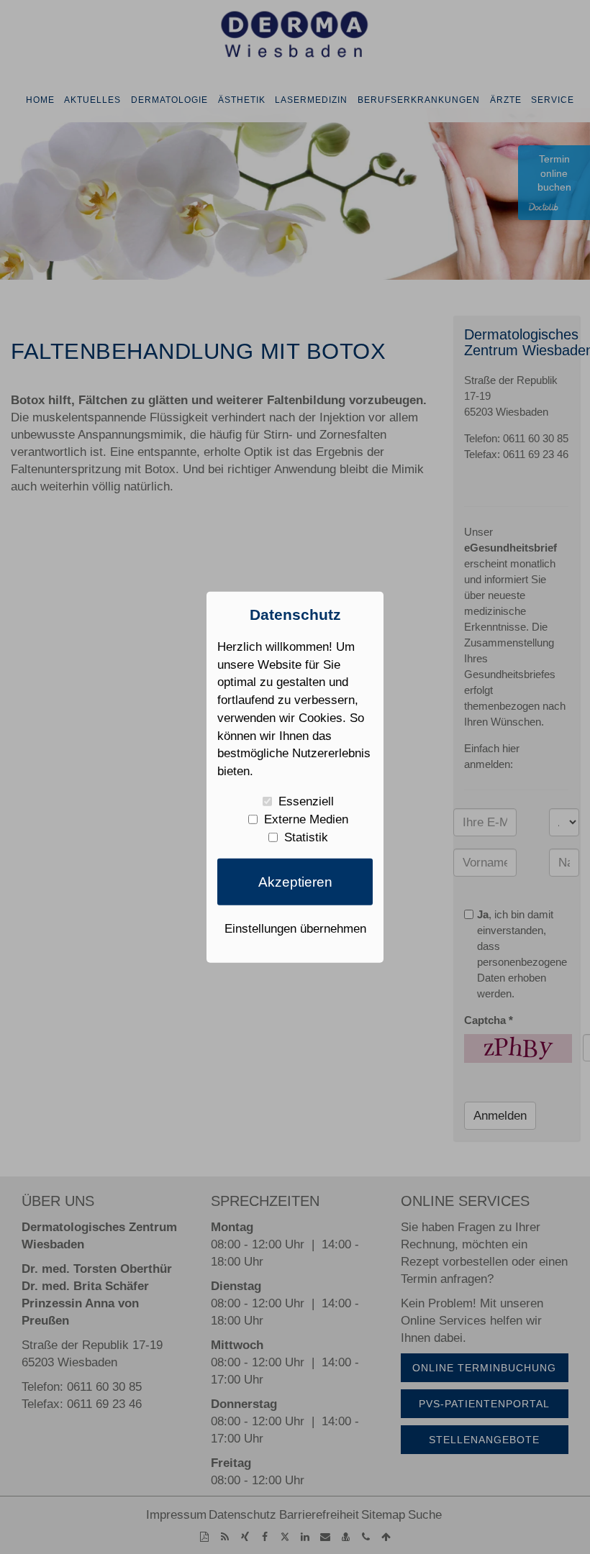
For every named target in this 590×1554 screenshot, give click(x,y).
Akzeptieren (295, 882)
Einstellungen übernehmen (295, 927)
